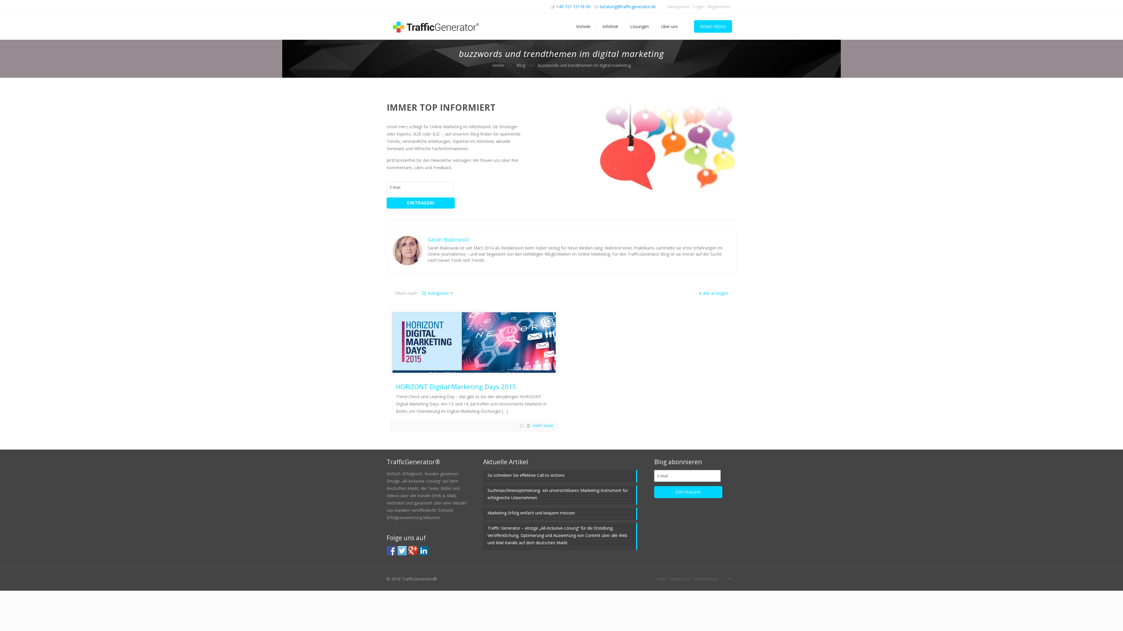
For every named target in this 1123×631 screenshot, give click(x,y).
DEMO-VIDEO (713, 26)
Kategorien (438, 293)
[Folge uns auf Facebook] (391, 550)
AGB (661, 579)
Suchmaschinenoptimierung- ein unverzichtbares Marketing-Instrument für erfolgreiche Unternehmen (558, 494)
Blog (520, 65)
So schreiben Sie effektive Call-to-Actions (526, 475)
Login (698, 6)
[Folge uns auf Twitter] (402, 550)
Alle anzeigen (715, 293)
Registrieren (718, 6)
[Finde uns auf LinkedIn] (423, 550)
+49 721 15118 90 (573, 6)
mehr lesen (543, 425)
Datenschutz (706, 579)
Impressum (679, 579)
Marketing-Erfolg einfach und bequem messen (531, 513)
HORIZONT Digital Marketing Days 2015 (456, 386)
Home (498, 65)
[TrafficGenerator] (436, 26)
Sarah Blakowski (448, 240)
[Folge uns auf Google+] (413, 550)
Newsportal (678, 6)
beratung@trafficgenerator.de (628, 6)
